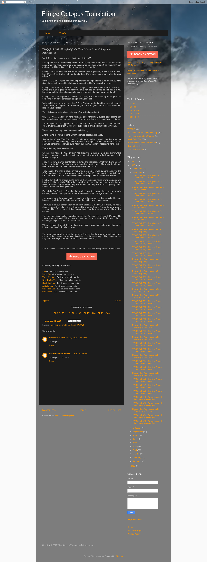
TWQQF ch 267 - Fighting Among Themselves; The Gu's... (147, 242)
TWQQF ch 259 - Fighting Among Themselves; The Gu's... (147, 314)
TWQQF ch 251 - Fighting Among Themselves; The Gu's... (147, 386)
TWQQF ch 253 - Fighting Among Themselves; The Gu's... (147, 368)
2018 (133, 466)
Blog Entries (132, 146)
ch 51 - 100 (132, 107)
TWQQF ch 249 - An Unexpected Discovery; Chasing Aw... (147, 398)
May (135, 446)
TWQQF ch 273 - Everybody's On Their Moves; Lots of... (147, 182)
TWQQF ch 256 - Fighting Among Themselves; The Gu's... (147, 344)
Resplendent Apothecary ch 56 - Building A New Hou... (146, 326)
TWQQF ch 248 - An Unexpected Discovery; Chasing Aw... (147, 404)
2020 (133, 162)
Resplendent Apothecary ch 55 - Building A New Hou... (146, 338)
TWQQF (80, 325)
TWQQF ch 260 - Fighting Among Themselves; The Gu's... (147, 308)
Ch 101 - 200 (89, 313)
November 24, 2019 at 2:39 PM (74, 354)
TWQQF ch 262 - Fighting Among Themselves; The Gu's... (147, 284)
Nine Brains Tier (49, 280)
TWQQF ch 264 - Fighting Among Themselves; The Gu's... (147, 266)
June (135, 443)
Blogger (119, 556)
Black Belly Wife (134, 139)
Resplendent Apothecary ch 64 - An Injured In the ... (148, 188)
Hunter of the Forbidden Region (141, 143)
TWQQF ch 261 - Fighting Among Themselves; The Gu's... (147, 302)
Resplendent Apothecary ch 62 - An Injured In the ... (148, 218)
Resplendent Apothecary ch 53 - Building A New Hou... (146, 374)
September (138, 432)
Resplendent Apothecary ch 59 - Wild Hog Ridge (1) (146, 272)
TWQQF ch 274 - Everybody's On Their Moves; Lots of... (147, 176)
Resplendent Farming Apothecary (142, 132)
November (138, 172)
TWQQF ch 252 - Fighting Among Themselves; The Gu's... (147, 380)
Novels (62, 33)
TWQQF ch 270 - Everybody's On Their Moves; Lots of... (147, 212)
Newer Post (49, 410)
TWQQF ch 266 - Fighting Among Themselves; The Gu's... (147, 248)
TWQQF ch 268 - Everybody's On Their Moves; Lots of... (147, 236)
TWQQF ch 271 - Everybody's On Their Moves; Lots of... (147, 200)
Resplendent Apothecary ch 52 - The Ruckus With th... (146, 410)
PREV (46, 301)
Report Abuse (134, 519)
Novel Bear (54, 354)
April (135, 450)
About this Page (134, 530)
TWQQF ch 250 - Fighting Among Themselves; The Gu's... (147, 392)
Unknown (53, 338)
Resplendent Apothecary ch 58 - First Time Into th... (146, 290)
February (137, 458)
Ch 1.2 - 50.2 (60, 313)
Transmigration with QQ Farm (62, 325)
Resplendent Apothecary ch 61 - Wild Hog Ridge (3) (146, 230)
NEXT (118, 301)
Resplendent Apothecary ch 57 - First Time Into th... (146, 296)
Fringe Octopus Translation (78, 13)
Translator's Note (135, 149)
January (137, 461)
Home (47, 33)
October (137, 428)
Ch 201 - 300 (104, 313)
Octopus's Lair (48, 289)
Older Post (114, 410)
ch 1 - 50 (131, 104)
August (136, 435)
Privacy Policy (133, 534)
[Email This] (69, 321)
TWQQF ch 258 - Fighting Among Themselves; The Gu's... (147, 320)
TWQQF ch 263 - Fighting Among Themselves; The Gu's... (147, 278)
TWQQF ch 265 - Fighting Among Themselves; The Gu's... (147, 254)
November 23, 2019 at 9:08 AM (73, 338)
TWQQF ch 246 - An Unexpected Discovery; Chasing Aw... (147, 422)
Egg (44, 271)
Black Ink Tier (48, 283)
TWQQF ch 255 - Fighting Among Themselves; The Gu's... (147, 350)
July (135, 439)
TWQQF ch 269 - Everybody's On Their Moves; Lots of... (147, 224)
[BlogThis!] (71, 321)
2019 (133, 165)
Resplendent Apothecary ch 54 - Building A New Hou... (146, 356)
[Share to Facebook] (77, 321)
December (138, 168)
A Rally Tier (47, 286)
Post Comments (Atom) (64, 416)
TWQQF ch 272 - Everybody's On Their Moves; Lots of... (147, 194)
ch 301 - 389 (133, 117)
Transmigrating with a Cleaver (140, 136)
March (136, 454)
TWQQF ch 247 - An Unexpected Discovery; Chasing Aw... (147, 416)
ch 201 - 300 (133, 114)
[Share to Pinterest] (79, 321)
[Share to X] (74, 321)
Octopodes (47, 292)
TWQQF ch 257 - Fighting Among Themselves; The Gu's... (147, 332)
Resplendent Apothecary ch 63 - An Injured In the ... (148, 206)
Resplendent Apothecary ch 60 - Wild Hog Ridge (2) (146, 260)
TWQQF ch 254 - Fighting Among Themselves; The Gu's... (147, 362)
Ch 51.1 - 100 (74, 313)
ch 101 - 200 (133, 110)
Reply (51, 345)
